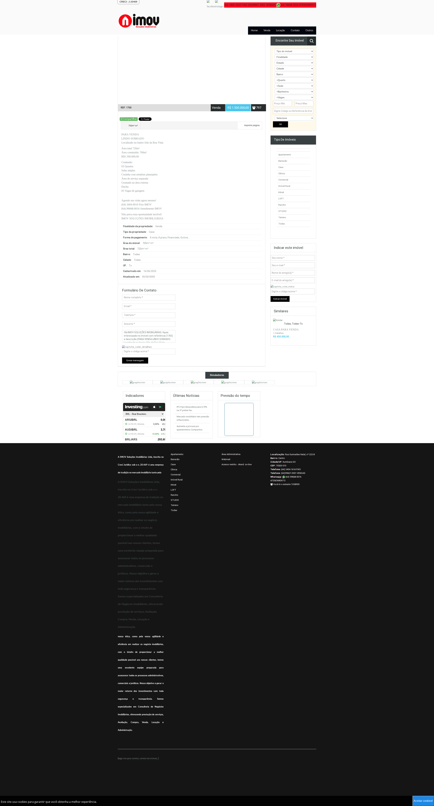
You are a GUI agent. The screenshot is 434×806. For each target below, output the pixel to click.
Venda (266, 30)
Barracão (282, 161)
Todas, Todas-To (293, 323)
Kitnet (281, 192)
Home (254, 30)
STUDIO (282, 211)
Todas (281, 223)
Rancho (282, 205)
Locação (280, 30)
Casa (280, 167)
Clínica (281, 173)
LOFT (281, 198)
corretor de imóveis (148, 758)
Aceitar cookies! (423, 800)
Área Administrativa (231, 454)
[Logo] (139, 21)
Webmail (226, 459)
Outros (309, 30)
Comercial (283, 179)
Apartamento (284, 154)
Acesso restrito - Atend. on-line (237, 464)
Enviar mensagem (135, 360)
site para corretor (131, 758)
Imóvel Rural (284, 186)
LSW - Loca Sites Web (172, 755)
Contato (295, 30)
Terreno (282, 217)
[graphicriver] (137, 382)
